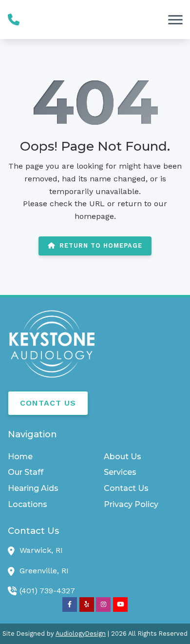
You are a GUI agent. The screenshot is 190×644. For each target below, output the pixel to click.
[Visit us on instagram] (103, 604)
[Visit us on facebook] (69, 604)
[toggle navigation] (175, 19)
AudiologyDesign (81, 633)
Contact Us (48, 403)
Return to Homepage (100, 245)
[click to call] (13, 19)
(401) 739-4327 (47, 590)
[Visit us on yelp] (86, 604)
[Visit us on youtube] (120, 604)
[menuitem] (47, 456)
